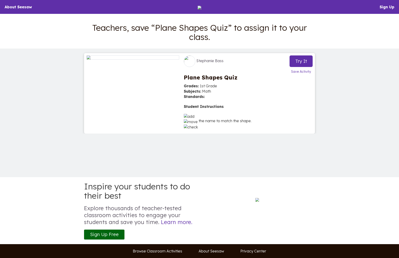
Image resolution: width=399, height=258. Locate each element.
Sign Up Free (104, 234)
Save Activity (301, 72)
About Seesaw (18, 7)
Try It (301, 61)
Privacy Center (253, 251)
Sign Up (387, 7)
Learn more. (176, 222)
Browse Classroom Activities (157, 251)
